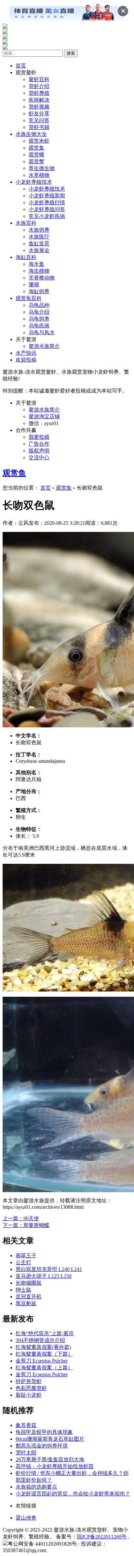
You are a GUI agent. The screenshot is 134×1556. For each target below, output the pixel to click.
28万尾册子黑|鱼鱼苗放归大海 (50, 1459)
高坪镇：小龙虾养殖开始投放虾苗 (55, 1466)
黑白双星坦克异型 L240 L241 (49, 1269)
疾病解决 (39, 100)
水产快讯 (26, 353)
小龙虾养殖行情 (47, 202)
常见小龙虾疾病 (47, 216)
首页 (21, 65)
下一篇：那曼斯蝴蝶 (26, 1225)
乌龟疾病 (39, 325)
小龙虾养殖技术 (34, 182)
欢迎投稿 (26, 360)
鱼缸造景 (39, 243)
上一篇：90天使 (21, 1218)
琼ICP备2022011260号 (102, 1536)
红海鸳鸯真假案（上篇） (44, 1367)
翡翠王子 (26, 1255)
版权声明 (39, 450)
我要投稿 (39, 437)
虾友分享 (39, 113)
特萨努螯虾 (29, 1381)
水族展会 (39, 250)
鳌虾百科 (39, 79)
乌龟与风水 (42, 332)
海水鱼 (36, 264)
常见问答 (39, 120)
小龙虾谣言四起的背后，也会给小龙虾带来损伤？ (73, 1493)
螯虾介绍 (39, 86)
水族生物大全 (31, 134)
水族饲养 (39, 230)
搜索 (71, 53)
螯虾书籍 (39, 127)
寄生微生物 (42, 168)
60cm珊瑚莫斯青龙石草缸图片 (50, 1439)
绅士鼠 (23, 1289)
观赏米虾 (39, 141)
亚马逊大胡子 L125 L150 (44, 1276)
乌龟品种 (39, 305)
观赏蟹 (36, 161)
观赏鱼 (36, 147)
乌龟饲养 (39, 318)
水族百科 (26, 223)
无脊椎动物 (42, 277)
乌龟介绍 (39, 312)
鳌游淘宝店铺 (44, 416)
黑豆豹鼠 (26, 1303)
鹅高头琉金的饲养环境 (42, 1446)
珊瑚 (34, 284)
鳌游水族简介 (44, 346)
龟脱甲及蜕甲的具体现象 (44, 1432)
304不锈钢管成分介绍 (40, 1340)
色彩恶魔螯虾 (31, 1388)
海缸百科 (26, 257)
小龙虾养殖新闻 (47, 195)
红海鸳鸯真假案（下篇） (44, 1354)
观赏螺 (36, 154)
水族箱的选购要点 (36, 1487)
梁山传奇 (26, 1517)
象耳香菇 (26, 1425)
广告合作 (39, 444)
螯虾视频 (39, 106)
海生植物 (39, 271)
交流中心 (39, 457)
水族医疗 (39, 236)
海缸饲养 (39, 291)
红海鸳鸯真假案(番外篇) (43, 1347)
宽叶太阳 (26, 1452)
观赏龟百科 (29, 298)
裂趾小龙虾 (29, 1395)
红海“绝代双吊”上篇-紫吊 (45, 1333)
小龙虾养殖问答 (47, 209)
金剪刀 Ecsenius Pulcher (42, 1360)
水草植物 (39, 175)
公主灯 (23, 1262)
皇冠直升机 (29, 1296)
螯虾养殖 (39, 93)
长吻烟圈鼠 (29, 1283)
